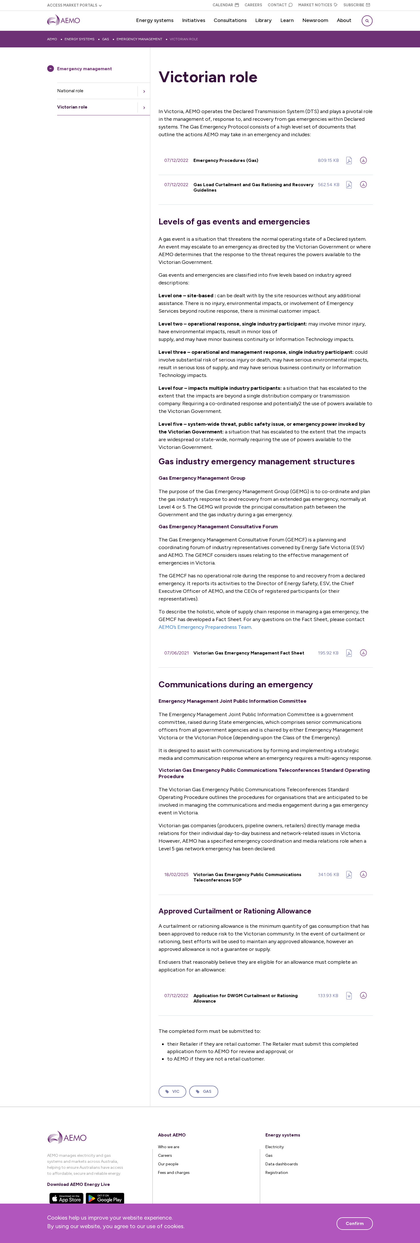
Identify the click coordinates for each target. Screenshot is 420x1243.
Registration (276, 1172)
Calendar (223, 5)
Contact (277, 5)
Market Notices (315, 5)
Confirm (355, 1223)
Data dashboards (281, 1164)
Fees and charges (174, 1172)
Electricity (274, 1146)
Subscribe (353, 5)
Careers (253, 5)
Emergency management (139, 39)
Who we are (168, 1146)
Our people (168, 1164)
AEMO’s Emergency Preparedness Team (205, 627)
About (344, 20)
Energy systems (154, 20)
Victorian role (184, 39)
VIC (175, 1091)
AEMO (52, 39)
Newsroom (315, 20)
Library (263, 20)
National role (70, 90)
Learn (287, 20)
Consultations (230, 20)
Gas (105, 39)
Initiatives (193, 20)
